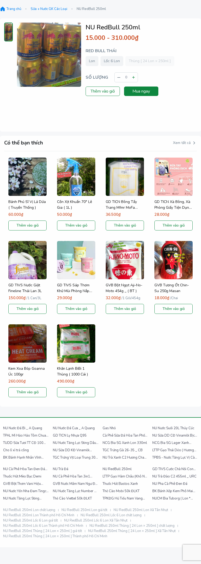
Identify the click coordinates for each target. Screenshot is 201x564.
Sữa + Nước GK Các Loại (49, 9)
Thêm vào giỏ (103, 91)
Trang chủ (13, 9)
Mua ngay (141, 91)
